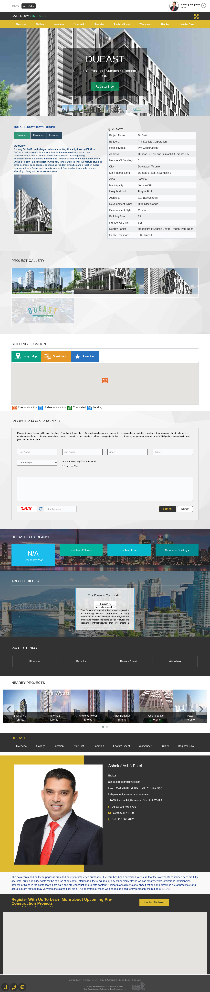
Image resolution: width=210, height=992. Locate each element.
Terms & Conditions (108, 979)
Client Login (124, 979)
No (67, 465)
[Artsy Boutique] (88, 706)
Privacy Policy (90, 979)
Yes (76, 465)
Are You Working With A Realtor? (79, 461)
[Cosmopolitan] (122, 706)
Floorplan (99, 24)
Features (38, 135)
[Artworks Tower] (54, 706)
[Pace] (156, 706)
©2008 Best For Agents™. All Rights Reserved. (105, 986)
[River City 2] (190, 706)
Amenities (88, 356)
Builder (165, 24)
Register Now (186, 24)
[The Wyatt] (20, 706)
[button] (105, 380)
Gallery (40, 24)
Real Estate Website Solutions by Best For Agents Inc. (105, 989)
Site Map (136, 979)
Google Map (29, 355)
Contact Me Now (154, 901)
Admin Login (75, 979)
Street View (59, 356)
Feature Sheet (122, 24)
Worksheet (145, 24)
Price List (79, 24)
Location (59, 24)
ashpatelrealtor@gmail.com (124, 781)
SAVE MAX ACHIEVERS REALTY (135, 787)
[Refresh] (40, 509)
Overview (21, 24)
